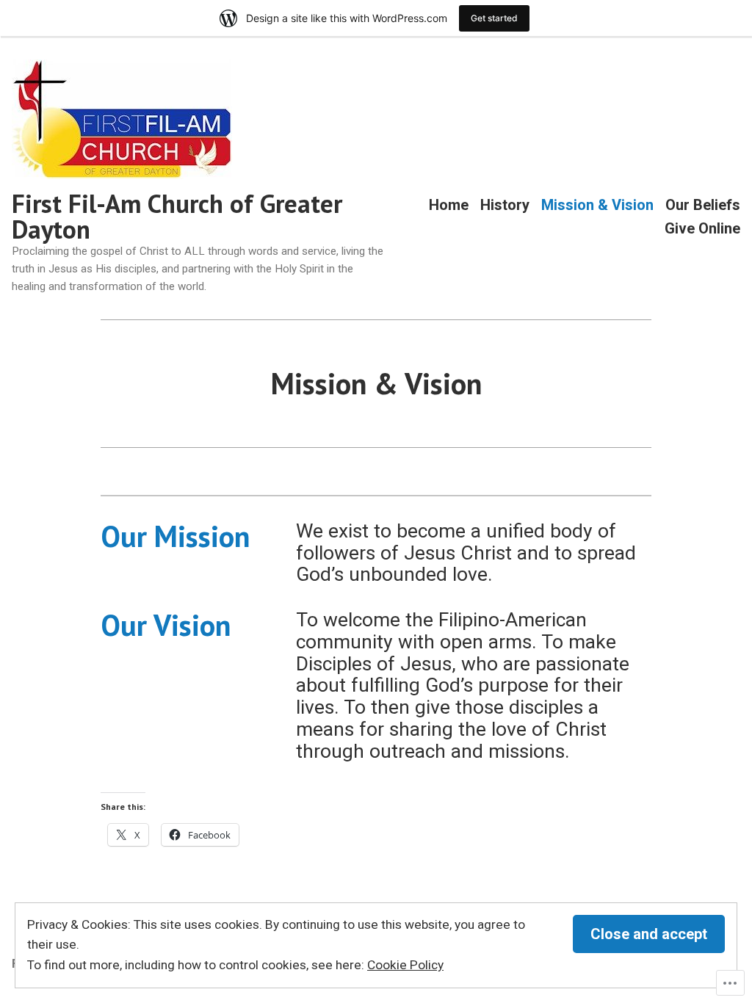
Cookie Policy (405, 964)
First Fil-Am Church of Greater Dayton (177, 216)
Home (449, 205)
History (504, 205)
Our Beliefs (702, 205)
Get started (494, 17)
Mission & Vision (597, 205)
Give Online (702, 227)
